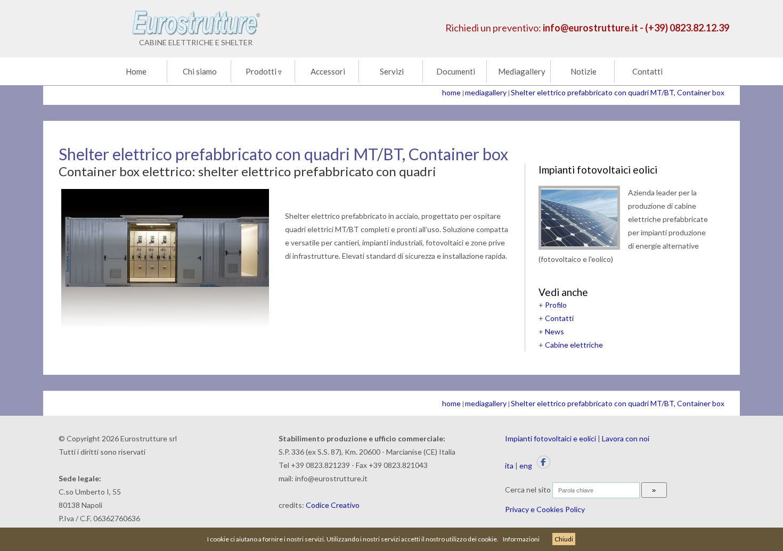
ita (509, 465)
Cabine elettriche (574, 344)
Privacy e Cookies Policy (545, 509)
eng (525, 465)
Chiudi (563, 539)
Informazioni (521, 539)
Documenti (455, 71)
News (554, 331)
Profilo (556, 304)
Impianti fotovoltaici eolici (598, 169)
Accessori (328, 71)
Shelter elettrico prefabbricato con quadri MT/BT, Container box (617, 92)
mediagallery (486, 92)
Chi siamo (200, 71)
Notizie (583, 71)
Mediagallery (521, 71)
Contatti (647, 71)
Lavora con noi (625, 438)
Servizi (392, 71)
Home (136, 71)
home (451, 92)
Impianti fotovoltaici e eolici (550, 438)
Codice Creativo (333, 504)
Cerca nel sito (528, 489)
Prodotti (264, 71)
